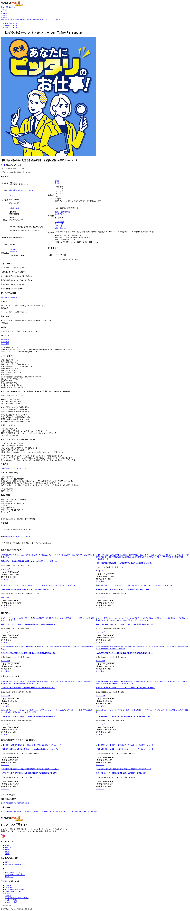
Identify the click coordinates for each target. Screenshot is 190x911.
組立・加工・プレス (24, 468)
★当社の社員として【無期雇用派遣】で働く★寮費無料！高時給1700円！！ (123, 773)
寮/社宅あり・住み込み (9, 297)
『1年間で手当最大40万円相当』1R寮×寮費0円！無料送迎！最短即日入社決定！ (29, 773)
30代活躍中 (5, 344)
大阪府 (22, 19)
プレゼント (9, 885)
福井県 (3, 803)
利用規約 (8, 894)
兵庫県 (27, 19)
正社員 (57, 183)
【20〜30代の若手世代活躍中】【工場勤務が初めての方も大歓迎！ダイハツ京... (124, 563)
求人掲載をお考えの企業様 (14, 889)
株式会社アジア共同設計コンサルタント (27, 811)
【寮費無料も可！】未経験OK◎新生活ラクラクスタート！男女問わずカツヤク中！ (125, 749)
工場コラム (9, 877)
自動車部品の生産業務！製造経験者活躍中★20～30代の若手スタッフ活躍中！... (29, 561)
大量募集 (12, 249)
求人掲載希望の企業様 (9, 7)
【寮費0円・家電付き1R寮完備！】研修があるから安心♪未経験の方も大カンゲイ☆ (30, 749)
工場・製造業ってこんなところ (16, 873)
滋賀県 (12, 19)
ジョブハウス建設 (11, 900)
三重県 (6, 19)
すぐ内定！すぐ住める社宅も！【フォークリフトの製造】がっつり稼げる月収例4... (125, 688)
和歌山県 (38, 19)
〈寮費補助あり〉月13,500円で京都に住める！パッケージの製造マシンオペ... (28, 589)
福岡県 (7, 854)
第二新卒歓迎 (59, 214)
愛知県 (7, 852)
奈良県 (32, 19)
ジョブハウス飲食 (11, 902)
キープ (3, 165)
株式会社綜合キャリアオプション (21, 190)
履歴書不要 (13, 251)
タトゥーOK (59, 224)
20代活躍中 (5, 342)
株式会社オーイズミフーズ (65, 811)
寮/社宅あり (46, 19)
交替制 (57, 181)
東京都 (7, 845)
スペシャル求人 (56, 19)
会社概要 (8, 896)
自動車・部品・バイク (9, 468)
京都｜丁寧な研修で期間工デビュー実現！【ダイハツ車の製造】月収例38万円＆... (125, 624)
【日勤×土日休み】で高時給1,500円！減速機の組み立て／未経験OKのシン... (28, 688)
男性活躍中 (5, 340)
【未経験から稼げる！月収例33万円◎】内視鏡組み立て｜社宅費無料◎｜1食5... (124, 716)
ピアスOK (58, 226)
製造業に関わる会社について (15, 875)
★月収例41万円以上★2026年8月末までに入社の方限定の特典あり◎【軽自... (123, 589)
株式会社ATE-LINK (49, 811)
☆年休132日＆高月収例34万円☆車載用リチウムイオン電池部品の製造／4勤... (28, 653)
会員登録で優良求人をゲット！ (28, 909)
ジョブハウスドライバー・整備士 (16, 898)
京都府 (17, 19)
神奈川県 (8, 847)
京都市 (17, 208)
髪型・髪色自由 (60, 228)
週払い (11, 195)
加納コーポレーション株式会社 (86, 811)
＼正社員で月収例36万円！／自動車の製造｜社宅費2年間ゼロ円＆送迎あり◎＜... (124, 653)
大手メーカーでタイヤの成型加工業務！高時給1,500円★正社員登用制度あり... (28, 624)
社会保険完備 (59, 222)
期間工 (7, 862)
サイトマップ (9, 887)
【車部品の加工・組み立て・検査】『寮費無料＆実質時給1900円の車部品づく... (29, 716)
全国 (2, 19)
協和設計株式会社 (7, 811)
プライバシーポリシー (13, 891)
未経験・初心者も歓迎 (63, 212)
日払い (11, 197)
